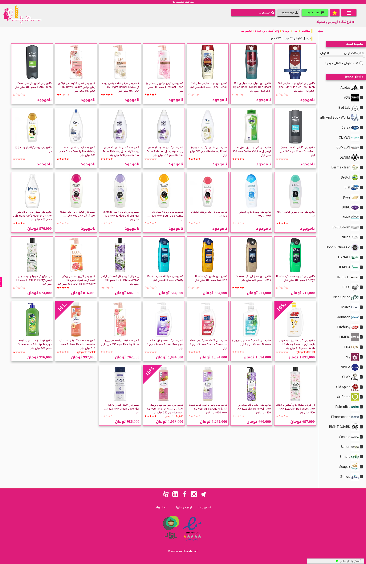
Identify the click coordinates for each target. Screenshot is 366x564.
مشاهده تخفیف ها (183, 2)
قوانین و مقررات (183, 507)
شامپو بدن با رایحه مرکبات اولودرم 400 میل (209, 214)
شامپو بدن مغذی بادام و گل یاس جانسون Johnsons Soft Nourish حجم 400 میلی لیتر (32, 216)
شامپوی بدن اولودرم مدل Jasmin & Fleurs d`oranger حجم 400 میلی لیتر (121, 216)
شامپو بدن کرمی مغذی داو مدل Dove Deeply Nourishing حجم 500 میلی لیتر (77, 151)
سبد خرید (313, 13)
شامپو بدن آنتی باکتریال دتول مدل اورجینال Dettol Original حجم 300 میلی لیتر (251, 151)
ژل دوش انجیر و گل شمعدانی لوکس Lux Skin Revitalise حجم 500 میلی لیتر (119, 280)
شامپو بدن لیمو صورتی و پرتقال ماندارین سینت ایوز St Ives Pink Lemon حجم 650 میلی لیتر (165, 409)
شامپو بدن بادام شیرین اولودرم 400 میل (296, 214)
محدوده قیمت (354, 44)
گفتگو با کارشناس (349, 561)
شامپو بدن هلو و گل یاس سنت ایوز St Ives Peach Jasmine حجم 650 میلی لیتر (77, 344)
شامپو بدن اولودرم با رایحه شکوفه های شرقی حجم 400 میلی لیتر (78, 214)
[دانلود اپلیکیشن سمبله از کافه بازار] (170, 541)
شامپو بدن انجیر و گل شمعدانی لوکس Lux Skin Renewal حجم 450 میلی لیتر (253, 409)
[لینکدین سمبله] (175, 496)
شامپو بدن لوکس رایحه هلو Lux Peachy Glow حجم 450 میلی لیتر (120, 342)
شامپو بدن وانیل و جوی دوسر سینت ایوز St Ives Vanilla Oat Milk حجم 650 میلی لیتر (208, 409)
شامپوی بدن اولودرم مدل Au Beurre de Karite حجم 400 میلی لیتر (164, 216)
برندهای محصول (353, 77)
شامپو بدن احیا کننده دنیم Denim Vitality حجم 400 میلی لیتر (165, 278)
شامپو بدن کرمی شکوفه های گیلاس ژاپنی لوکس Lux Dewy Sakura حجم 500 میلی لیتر (77, 87)
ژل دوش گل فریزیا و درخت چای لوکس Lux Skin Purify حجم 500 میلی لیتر (33, 280)
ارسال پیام (161, 507)
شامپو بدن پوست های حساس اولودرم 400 (255, 214)
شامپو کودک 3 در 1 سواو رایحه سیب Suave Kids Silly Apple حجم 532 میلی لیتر (35, 344)
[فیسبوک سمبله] (184, 496)
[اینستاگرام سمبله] (194, 496)
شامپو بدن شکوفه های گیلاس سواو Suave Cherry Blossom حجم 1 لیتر (208, 344)
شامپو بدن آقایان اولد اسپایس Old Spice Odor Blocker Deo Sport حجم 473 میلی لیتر (252, 87)
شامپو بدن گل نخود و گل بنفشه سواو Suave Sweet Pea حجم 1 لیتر (165, 344)
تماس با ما (204, 507)
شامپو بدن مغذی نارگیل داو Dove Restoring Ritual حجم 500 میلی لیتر (208, 151)
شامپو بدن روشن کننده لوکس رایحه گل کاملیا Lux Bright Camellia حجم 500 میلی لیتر (120, 87)
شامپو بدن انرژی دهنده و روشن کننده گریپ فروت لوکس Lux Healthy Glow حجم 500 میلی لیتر (76, 280)
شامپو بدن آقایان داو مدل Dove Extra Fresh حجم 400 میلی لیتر (33, 85)
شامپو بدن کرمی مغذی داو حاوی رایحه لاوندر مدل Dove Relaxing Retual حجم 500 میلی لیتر (121, 151)
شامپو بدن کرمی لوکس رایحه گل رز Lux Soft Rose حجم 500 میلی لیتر (164, 87)
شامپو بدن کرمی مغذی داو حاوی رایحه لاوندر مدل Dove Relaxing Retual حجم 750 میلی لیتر (165, 151)
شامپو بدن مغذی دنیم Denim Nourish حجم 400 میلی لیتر (211, 278)
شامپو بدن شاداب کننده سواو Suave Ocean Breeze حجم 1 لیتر (251, 342)
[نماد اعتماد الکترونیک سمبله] (192, 541)
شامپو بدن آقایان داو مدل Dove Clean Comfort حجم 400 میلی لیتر (297, 151)
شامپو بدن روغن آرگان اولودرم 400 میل (33, 149)
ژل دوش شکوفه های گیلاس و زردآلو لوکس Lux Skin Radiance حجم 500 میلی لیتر (295, 409)
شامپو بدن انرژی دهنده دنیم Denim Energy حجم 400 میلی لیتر (295, 278)
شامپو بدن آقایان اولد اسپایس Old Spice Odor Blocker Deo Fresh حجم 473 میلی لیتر (296, 87)
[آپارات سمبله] (166, 496)
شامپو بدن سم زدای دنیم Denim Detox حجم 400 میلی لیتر (253, 278)
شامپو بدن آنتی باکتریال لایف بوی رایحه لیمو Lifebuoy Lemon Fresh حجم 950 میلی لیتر (297, 344)
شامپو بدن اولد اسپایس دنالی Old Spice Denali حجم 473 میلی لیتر (208, 85)
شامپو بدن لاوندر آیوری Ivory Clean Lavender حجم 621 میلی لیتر (121, 409)
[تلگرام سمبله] (203, 496)
